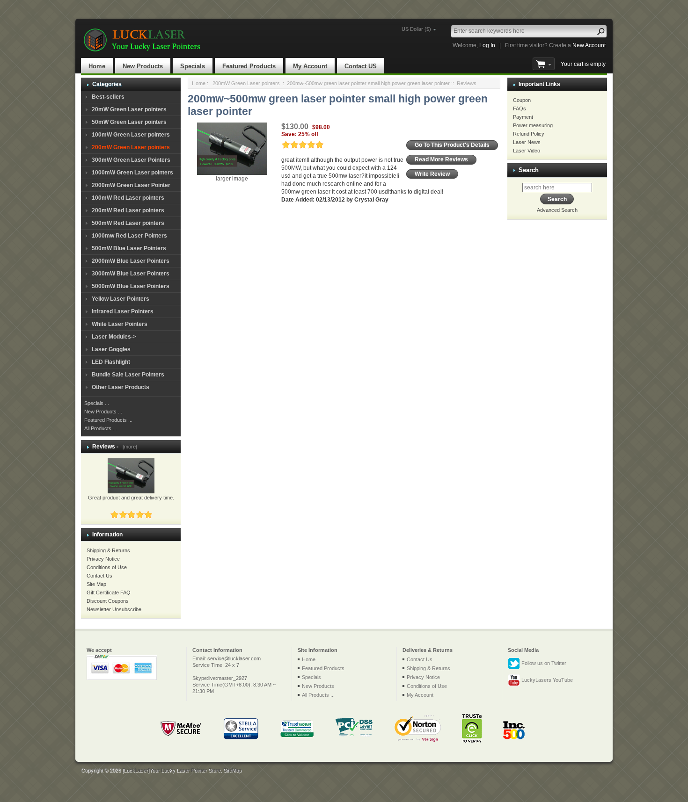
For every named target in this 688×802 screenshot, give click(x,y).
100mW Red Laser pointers (128, 198)
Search (529, 169)
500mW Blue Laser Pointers (129, 248)
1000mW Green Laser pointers (132, 172)
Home (96, 66)
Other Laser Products (120, 387)
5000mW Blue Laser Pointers (130, 286)
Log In (487, 45)
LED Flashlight (111, 362)
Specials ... (96, 403)
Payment (523, 117)
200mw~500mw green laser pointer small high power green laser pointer (368, 83)
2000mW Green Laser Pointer (131, 185)
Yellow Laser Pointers (120, 299)
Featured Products (249, 66)
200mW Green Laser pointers (246, 83)
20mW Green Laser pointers (129, 109)
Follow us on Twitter (543, 663)
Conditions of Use (107, 567)
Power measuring (533, 125)
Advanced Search (557, 210)
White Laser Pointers (119, 324)
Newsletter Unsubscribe (114, 609)
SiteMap (232, 770)
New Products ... (103, 411)
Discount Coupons (108, 601)
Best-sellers (108, 97)
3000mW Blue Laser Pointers (130, 273)
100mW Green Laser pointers (131, 134)
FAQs (519, 108)
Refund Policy (528, 134)
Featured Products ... (108, 420)
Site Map (96, 584)
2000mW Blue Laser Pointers (130, 261)
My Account (310, 66)
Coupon (522, 100)
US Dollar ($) (416, 29)
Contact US (360, 66)
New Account (589, 45)
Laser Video (526, 150)
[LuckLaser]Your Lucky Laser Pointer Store (171, 770)
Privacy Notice (103, 559)
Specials (192, 66)
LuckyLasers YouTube (546, 680)
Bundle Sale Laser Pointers (128, 374)
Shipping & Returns (108, 550)
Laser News (527, 142)
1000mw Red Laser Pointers (129, 235)
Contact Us (99, 575)
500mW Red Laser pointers (128, 223)
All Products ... (100, 428)
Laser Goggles (111, 349)
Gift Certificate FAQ (109, 592)
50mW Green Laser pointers (129, 122)
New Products (143, 66)
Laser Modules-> (114, 336)
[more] (128, 446)
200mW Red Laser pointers (128, 210)
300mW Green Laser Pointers (131, 160)
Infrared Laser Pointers (123, 311)
